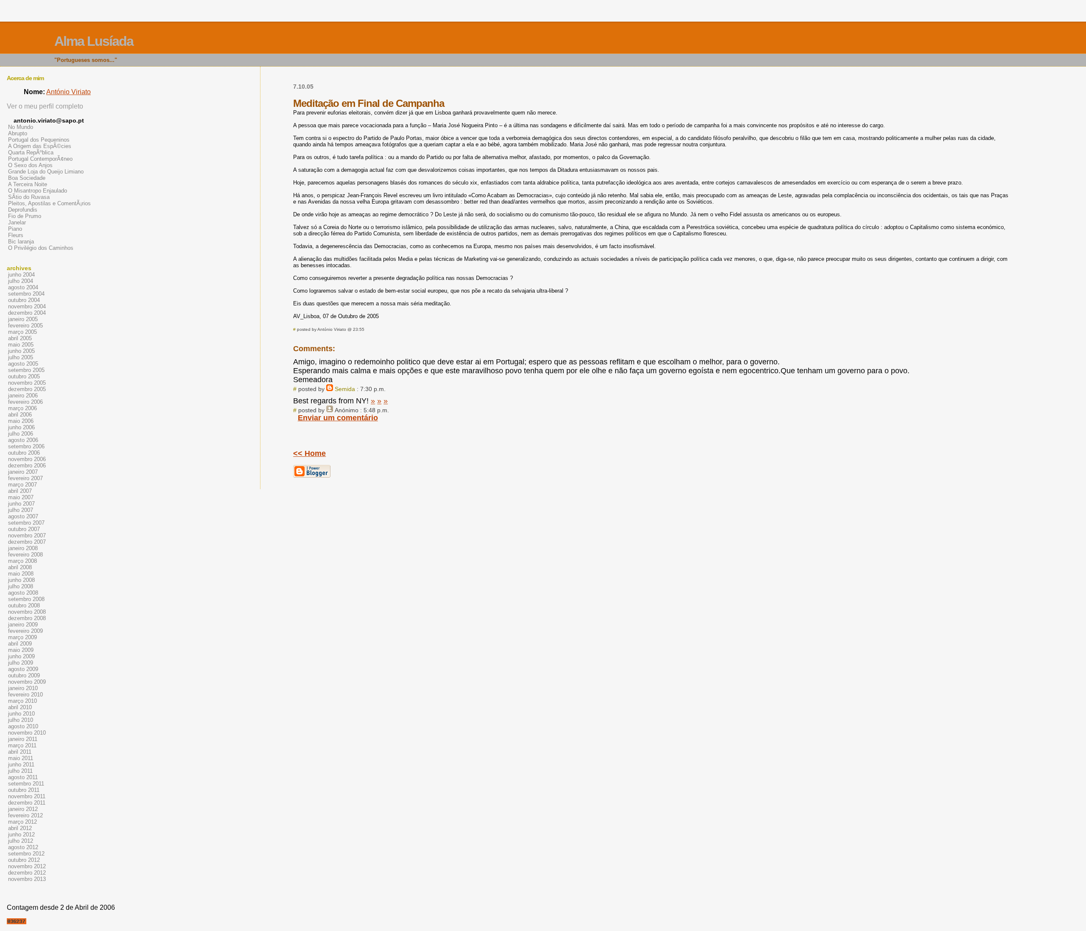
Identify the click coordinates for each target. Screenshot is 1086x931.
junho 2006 (21, 427)
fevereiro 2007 (25, 478)
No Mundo (20, 127)
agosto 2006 (23, 440)
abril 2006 (20, 414)
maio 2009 (21, 650)
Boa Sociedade (26, 178)
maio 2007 (21, 497)
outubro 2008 (24, 605)
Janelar (17, 222)
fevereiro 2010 (25, 694)
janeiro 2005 (23, 319)
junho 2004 (21, 274)
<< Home (309, 453)
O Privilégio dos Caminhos (40, 248)
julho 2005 (20, 357)
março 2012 (22, 822)
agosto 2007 (23, 516)
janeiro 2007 (23, 472)
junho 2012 (21, 834)
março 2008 (22, 561)
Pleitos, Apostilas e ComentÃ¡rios (49, 203)
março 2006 (22, 408)
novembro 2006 (27, 459)
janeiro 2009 (23, 624)
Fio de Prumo (24, 216)
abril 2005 (20, 338)
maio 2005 (21, 344)
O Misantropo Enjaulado (37, 190)
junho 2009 (21, 656)
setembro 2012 (26, 853)
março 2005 (22, 332)
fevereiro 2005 (25, 325)
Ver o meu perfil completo (45, 106)
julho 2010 (20, 720)
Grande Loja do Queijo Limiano (46, 171)
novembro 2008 (27, 612)
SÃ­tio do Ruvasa (29, 197)
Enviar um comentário (338, 418)
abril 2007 (20, 491)
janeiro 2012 (23, 809)
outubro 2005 (24, 376)
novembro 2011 (26, 796)
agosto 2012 (23, 847)
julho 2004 (20, 281)
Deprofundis (22, 210)
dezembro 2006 (27, 465)
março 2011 (22, 745)
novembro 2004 (27, 306)
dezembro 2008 (27, 618)
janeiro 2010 (23, 688)
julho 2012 (20, 841)
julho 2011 (20, 771)
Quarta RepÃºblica (30, 152)
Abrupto (17, 133)
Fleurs (15, 235)
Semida (345, 389)
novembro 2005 (27, 383)
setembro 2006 (26, 446)
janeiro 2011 (22, 739)
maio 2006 (21, 421)
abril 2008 (20, 567)
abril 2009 (20, 643)
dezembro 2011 (26, 803)
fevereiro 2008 (25, 554)
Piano (15, 229)
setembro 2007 (26, 523)
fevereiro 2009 (25, 631)
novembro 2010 (27, 733)
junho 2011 (21, 764)
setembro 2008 (26, 599)
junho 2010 (21, 713)
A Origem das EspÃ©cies (39, 146)
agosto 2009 (23, 669)
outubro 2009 (24, 675)
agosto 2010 (23, 726)
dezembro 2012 (27, 872)
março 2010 (22, 701)
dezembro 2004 (27, 313)
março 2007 (22, 484)
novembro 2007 (27, 535)
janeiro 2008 (23, 548)
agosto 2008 (23, 593)
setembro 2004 (26, 294)
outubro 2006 (24, 453)
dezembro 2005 (27, 389)
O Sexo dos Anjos (30, 165)
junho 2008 (21, 580)
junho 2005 (21, 351)
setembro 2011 (26, 783)
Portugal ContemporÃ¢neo (40, 159)
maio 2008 (21, 573)
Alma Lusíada (93, 41)
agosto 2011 (23, 777)
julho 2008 (20, 586)
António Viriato (68, 91)
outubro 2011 (23, 790)
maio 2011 (20, 758)
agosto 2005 (23, 364)
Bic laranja (21, 241)
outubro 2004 (24, 300)
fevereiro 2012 (25, 815)
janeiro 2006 (23, 395)
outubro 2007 (24, 529)
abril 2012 (20, 828)
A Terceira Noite (27, 184)
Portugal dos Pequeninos (39, 140)
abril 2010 (20, 707)
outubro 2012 (24, 860)
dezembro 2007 (27, 542)
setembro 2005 (26, 370)
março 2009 (22, 637)
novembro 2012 (27, 866)
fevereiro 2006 (25, 402)
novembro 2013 (27, 879)
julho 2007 (20, 510)
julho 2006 (20, 434)
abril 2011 (19, 752)
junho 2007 (21, 503)
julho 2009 (20, 663)
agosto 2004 (23, 287)
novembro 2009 (27, 682)
